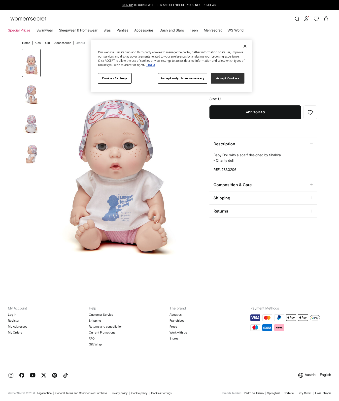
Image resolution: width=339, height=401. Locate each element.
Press (173, 326)
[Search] (297, 19)
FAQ (92, 338)
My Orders (15, 332)
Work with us (178, 332)
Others (80, 43)
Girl (48, 43)
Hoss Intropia (323, 393)
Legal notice (44, 393)
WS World (235, 30)
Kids (38, 43)
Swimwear (44, 30)
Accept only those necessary (182, 78)
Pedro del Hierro (254, 393)
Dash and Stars (172, 30)
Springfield (273, 393)
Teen (194, 30)
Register (13, 320)
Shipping (95, 320)
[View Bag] (326, 19)
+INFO (150, 65)
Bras (107, 30)
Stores (174, 338)
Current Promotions (102, 332)
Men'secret (213, 30)
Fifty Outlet (304, 393)
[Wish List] (316, 19)
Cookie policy (139, 393)
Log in (12, 314)
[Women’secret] (28, 19)
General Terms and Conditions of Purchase (81, 393)
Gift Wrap (95, 344)
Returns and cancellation (106, 326)
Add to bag (255, 112)
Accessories (144, 30)
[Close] (244, 46)
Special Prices (19, 30)
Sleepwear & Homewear (78, 30)
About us (176, 314)
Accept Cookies (227, 78)
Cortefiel (289, 393)
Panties (122, 30)
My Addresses (17, 326)
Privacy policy (119, 393)
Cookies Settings (161, 393)
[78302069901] (310, 112)
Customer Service (101, 314)
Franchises (177, 320)
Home (26, 43)
